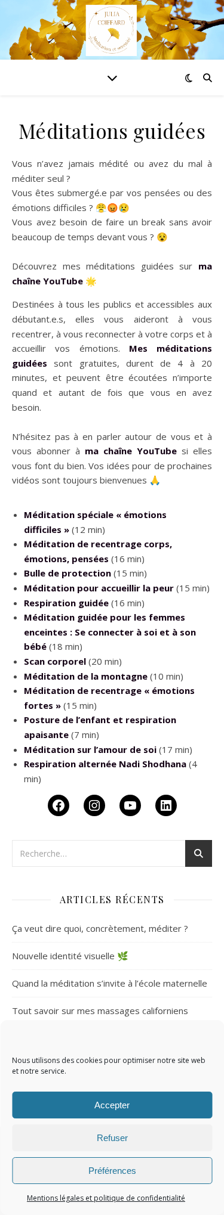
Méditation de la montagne (86, 676)
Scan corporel (55, 661)
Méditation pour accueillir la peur (99, 588)
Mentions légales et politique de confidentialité (106, 1198)
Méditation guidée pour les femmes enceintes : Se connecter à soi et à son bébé (110, 631)
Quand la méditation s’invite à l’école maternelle (109, 983)
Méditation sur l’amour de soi (90, 749)
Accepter (112, 1105)
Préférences (112, 1171)
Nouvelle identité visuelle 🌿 (70, 956)
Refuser (112, 1138)
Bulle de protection (67, 573)
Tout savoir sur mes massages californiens (100, 1010)
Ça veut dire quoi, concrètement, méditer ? (100, 928)
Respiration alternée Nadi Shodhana (105, 764)
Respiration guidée (66, 603)
